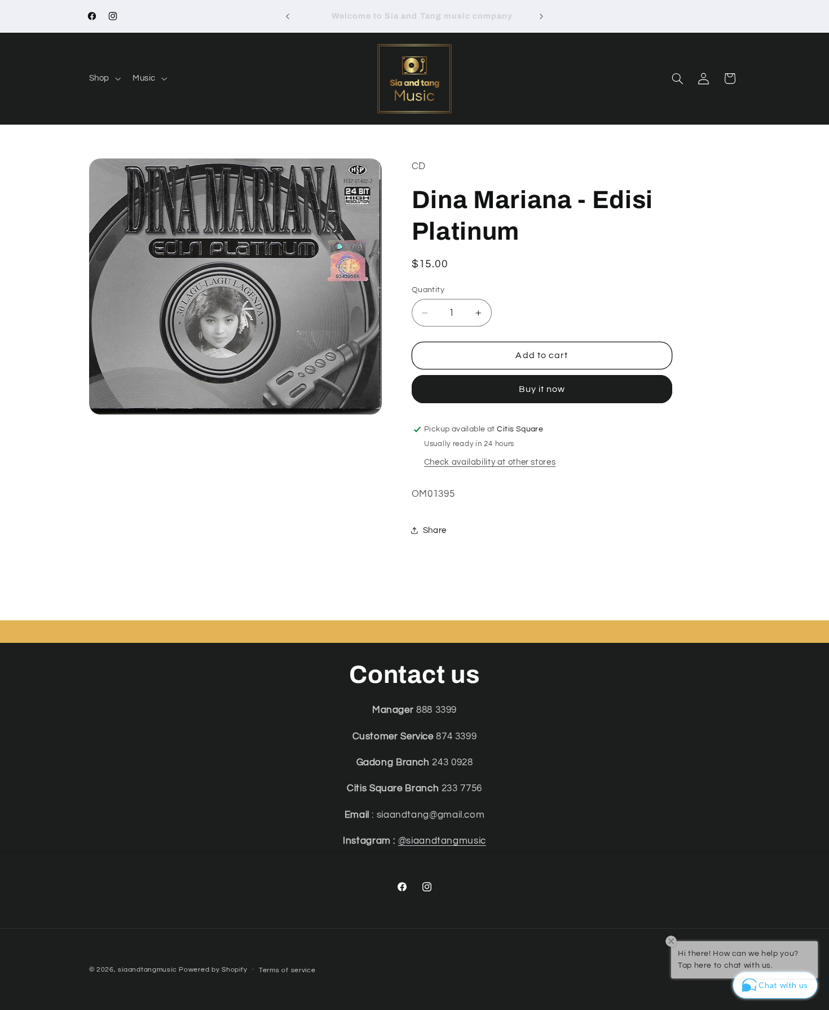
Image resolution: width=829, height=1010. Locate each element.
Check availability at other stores (489, 462)
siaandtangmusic (147, 970)
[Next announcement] (541, 16)
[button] (103, 78)
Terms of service (287, 970)
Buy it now (542, 389)
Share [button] (435, 530)
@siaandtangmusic (442, 841)
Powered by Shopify (213, 970)
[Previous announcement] (287, 16)
